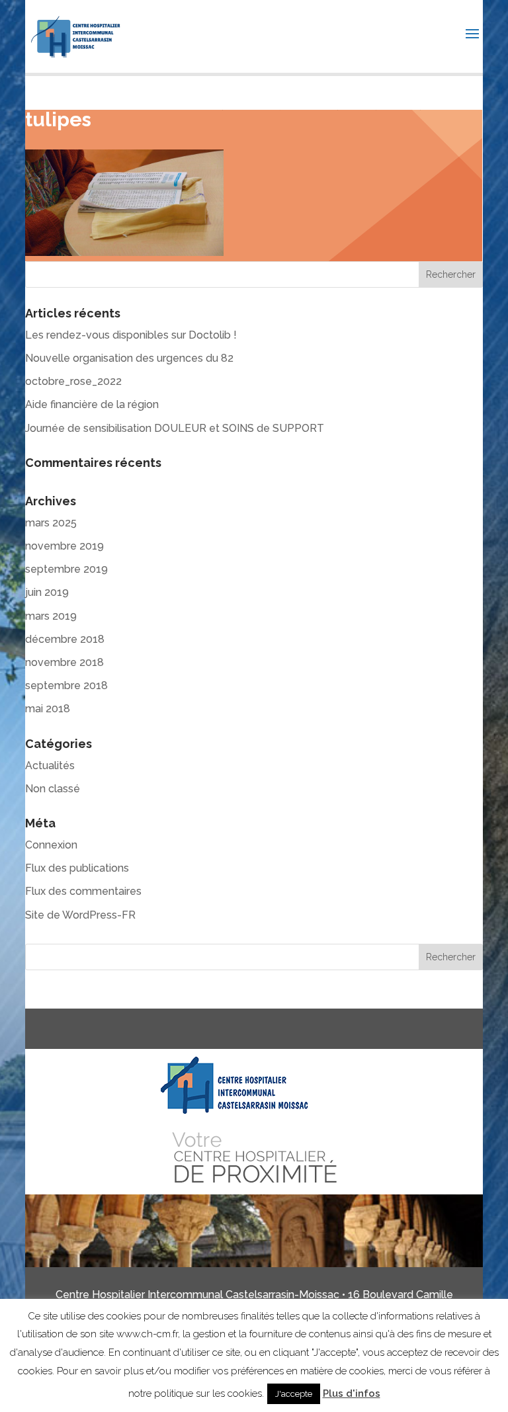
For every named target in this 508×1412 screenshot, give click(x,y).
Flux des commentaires (83, 891)
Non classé (52, 788)
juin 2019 (47, 592)
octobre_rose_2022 (73, 381)
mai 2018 (47, 708)
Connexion (51, 845)
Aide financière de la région (92, 404)
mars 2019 (51, 616)
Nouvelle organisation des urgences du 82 (129, 358)
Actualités (50, 765)
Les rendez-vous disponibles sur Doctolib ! (131, 335)
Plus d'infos (351, 1393)
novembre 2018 (64, 662)
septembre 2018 (66, 685)
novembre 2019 (64, 546)
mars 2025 (51, 523)
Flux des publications (77, 868)
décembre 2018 (65, 639)
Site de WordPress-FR (80, 915)
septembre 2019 (66, 569)
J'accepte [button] (293, 1394)
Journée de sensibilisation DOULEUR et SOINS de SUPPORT (174, 428)
